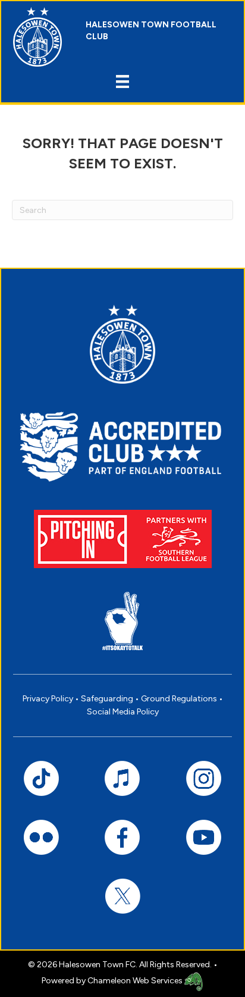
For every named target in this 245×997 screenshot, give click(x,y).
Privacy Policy (48, 699)
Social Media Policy (123, 712)
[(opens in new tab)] (123, 538)
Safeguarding (107, 699)
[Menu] (122, 81)
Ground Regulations (179, 699)
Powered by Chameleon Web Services (113, 981)
